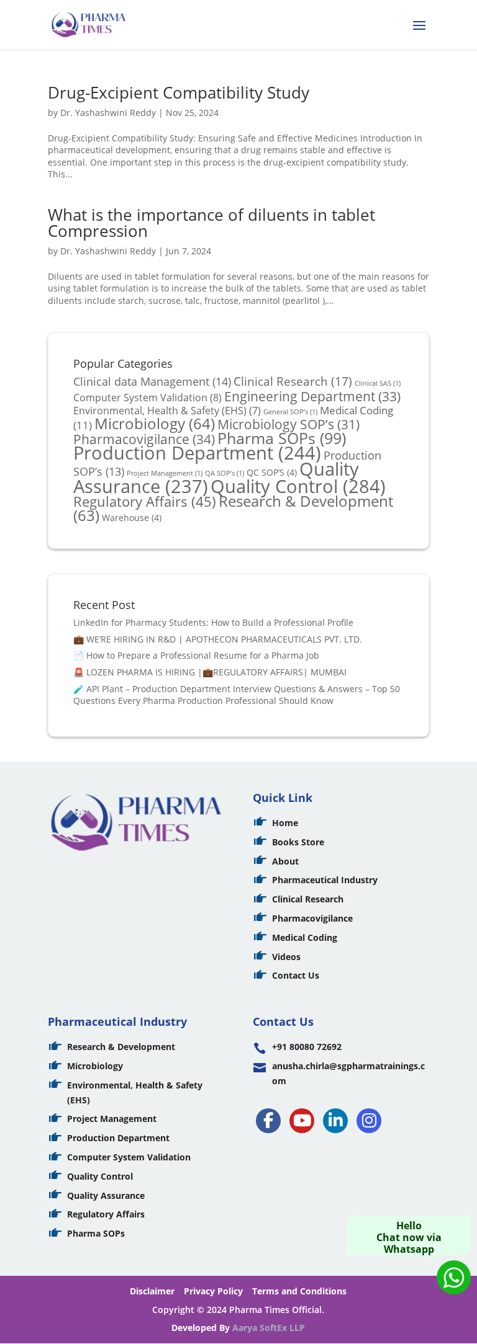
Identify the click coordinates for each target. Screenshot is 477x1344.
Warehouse (131, 517)
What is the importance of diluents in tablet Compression (211, 222)
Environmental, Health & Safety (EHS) (167, 410)
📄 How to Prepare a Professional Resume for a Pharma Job (196, 655)
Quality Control (298, 486)
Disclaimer (152, 1291)
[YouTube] (301, 1120)
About (285, 861)
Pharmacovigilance (144, 439)
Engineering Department (312, 396)
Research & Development (233, 508)
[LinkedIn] (335, 1120)
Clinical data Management (152, 381)
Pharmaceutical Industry (325, 880)
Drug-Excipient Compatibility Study (178, 92)
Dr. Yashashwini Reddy (108, 112)
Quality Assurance (106, 1195)
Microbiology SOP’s (288, 424)
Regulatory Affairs (144, 501)
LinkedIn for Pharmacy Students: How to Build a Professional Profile (213, 622)
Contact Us (295, 975)
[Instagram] (369, 1120)
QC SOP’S (272, 472)
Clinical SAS (378, 383)
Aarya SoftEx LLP (268, 1327)
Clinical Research (293, 381)
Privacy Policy (213, 1291)
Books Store (298, 842)
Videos (286, 957)
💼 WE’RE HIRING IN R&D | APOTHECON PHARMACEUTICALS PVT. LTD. (217, 639)
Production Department (197, 452)
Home (285, 823)
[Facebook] (268, 1120)
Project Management (112, 1118)
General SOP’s (290, 411)
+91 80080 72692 (307, 1047)
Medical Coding (304, 937)
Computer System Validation (147, 397)
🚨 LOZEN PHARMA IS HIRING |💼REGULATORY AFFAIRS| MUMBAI (210, 672)
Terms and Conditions (299, 1291)
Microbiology (154, 424)
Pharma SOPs (281, 437)
